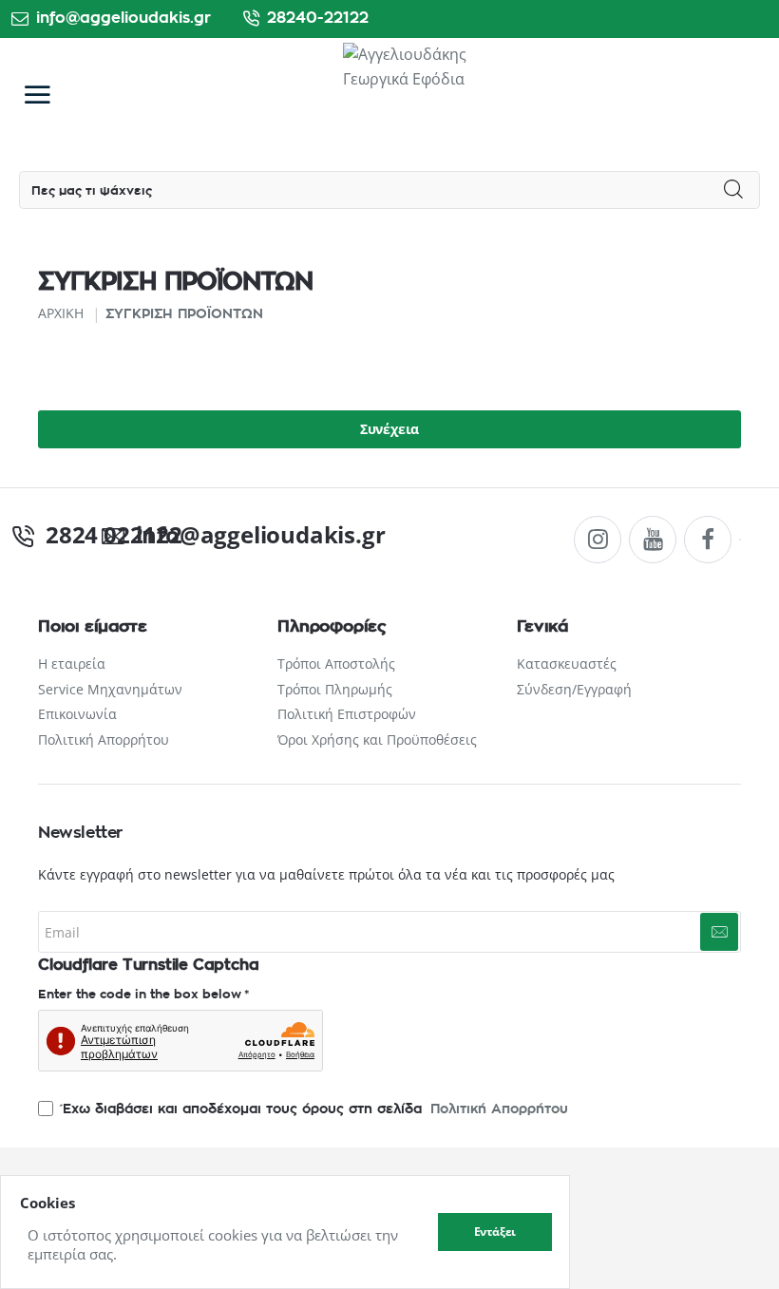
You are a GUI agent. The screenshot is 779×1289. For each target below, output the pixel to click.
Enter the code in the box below (139, 994)
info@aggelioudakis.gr (243, 534)
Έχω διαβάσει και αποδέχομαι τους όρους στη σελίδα (313, 1109)
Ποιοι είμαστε (92, 626)
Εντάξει (495, 1231)
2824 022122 (101, 534)
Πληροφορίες (332, 626)
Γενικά (542, 626)
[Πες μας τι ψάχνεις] (734, 190)
